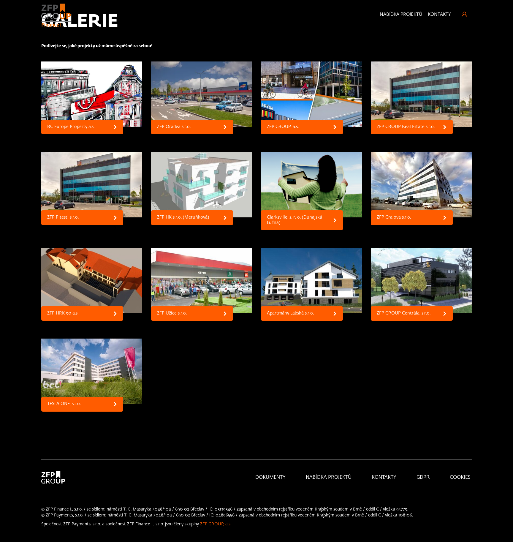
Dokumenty (270, 489)
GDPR (423, 489)
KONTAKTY (384, 489)
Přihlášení (464, 14)
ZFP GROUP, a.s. (215, 536)
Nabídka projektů (401, 14)
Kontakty (439, 14)
